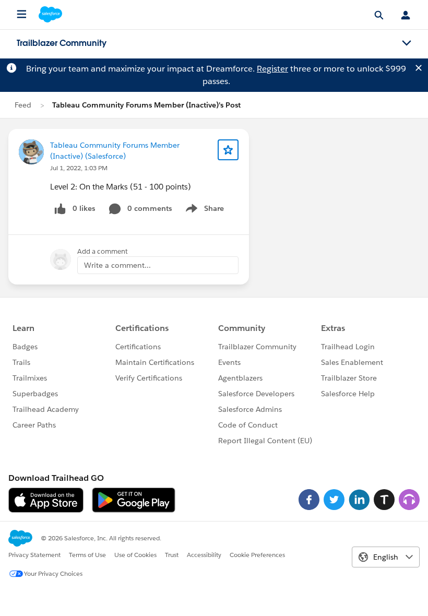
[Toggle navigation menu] (406, 43)
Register (272, 68)
